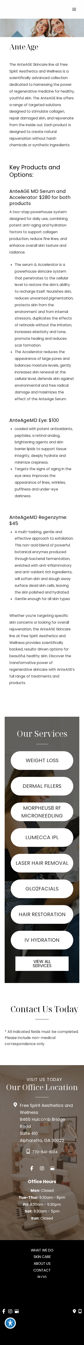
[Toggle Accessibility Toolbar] (10, 1323)
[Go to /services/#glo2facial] (42, 888)
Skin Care (42, 1256)
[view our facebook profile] (31, 1168)
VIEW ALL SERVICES (42, 964)
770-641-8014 (45, 1152)
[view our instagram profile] (42, 1168)
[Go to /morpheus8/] (42, 812)
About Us (42, 1263)
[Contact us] (74, 1311)
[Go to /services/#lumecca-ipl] (42, 837)
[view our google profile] (52, 1168)
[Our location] (80, 1311)
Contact (42, 1270)
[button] (42, 965)
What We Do (42, 1250)
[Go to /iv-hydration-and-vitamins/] (42, 940)
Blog (42, 1277)
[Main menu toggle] (74, 9)
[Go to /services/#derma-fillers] (42, 786)
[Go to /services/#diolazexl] (42, 863)
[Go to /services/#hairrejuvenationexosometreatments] (42, 914)
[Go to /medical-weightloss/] (42, 760)
